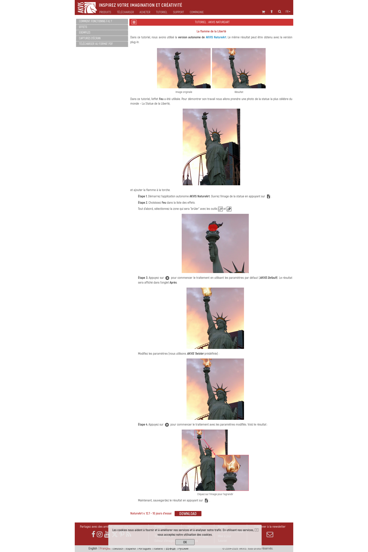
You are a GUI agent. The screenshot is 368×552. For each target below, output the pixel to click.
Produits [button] (105, 12)
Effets (83, 27)
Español (131, 548)
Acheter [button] (145, 12)
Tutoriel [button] (161, 12)
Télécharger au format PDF (96, 44)
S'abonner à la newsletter (270, 527)
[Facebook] (93, 534)
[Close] (257, 530)
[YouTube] (107, 534)
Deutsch (118, 548)
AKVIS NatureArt (216, 37)
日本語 (171, 548)
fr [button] (287, 12)
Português (145, 548)
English (93, 548)
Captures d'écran (90, 38)
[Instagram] (100, 534)
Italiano (158, 548)
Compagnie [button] (197, 12)
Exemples (84, 32)
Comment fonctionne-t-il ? (95, 21)
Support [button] (178, 12)
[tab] (102, 21)
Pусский (183, 548)
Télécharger (125, 12)
